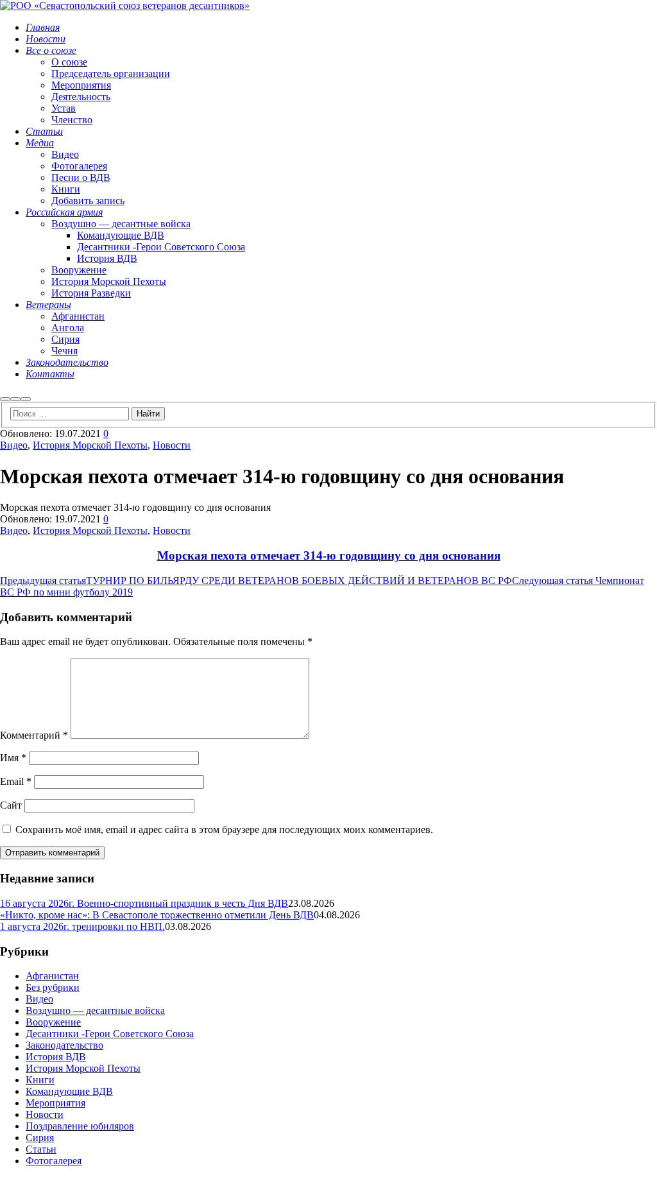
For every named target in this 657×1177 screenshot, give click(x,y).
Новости (172, 445)
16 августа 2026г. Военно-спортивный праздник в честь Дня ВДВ (144, 903)
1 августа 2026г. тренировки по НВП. (82, 926)
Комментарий (34, 735)
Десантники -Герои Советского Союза (110, 1033)
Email (15, 781)
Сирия (40, 1137)
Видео (14, 445)
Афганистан (52, 975)
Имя (13, 757)
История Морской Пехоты (90, 445)
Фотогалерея (53, 1160)
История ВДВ (56, 1056)
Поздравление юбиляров (80, 1126)
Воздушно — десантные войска (95, 1010)
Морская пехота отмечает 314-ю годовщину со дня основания (328, 555)
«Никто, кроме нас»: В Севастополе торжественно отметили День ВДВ (157, 914)
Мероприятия (55, 1102)
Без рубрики (53, 987)
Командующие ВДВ (69, 1091)
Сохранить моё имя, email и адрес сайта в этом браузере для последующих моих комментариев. (224, 829)
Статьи (41, 1149)
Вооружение (53, 1022)
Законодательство (64, 1045)
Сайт (11, 805)
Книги (40, 1079)
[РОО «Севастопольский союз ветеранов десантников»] (125, 5)
